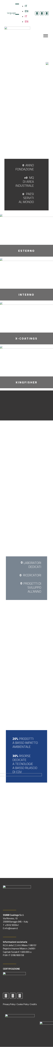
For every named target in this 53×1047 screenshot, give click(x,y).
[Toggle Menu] (45, 35)
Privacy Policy (9, 1004)
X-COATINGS (26, 338)
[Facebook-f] (37, 13)
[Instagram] (47, 13)
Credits (33, 1004)
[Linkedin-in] (42, 13)
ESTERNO (26, 250)
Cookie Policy (23, 1004)
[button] (26, 405)
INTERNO (26, 294)
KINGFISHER (26, 382)
